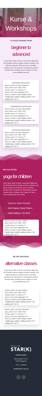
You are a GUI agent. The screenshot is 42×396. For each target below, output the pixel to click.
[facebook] (18, 377)
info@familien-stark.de (21, 369)
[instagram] (24, 377)
